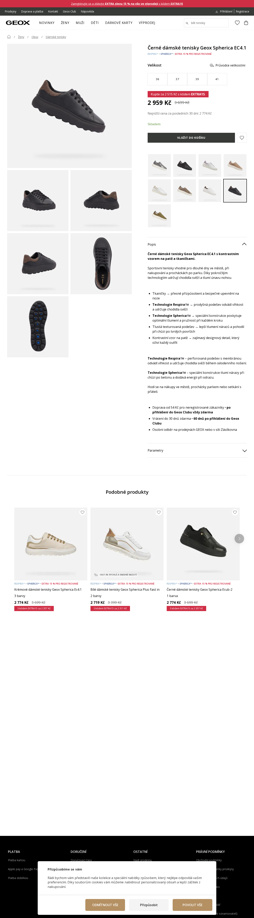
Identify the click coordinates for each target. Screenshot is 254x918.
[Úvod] (9, 37)
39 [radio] (197, 79)
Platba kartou (16, 860)
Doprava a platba (32, 11)
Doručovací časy (81, 860)
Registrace (242, 11)
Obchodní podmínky (209, 860)
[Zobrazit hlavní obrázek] (69, 106)
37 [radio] (177, 79)
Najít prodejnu (142, 860)
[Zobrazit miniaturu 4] (101, 263)
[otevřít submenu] (71, 24)
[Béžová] (184, 190)
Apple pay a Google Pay (23, 869)
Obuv (35, 37)
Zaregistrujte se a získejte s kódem (127, 4)
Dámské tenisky (56, 37)
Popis (152, 244)
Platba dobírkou (18, 878)
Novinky (47, 23)
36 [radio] (157, 79)
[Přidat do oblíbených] (82, 512)
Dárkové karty (118, 23)
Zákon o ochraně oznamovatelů (217, 913)
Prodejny (10, 11)
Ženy (65, 23)
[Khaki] (159, 216)
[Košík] (246, 23)
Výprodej (147, 23)
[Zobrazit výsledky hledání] (187, 23)
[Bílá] (210, 165)
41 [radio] (217, 79)
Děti (95, 23)
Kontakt (53, 11)
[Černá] (184, 165)
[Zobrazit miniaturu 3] (37, 263)
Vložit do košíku (191, 138)
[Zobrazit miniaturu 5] (37, 326)
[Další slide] (239, 538)
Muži (80, 23)
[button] (242, 138)
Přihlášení (226, 11)
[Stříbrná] (159, 165)
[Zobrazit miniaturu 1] (37, 200)
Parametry (155, 450)
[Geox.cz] (18, 22)
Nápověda (87, 11)
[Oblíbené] (237, 23)
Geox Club (69, 11)
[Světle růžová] (235, 165)
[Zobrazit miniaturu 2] (101, 200)
